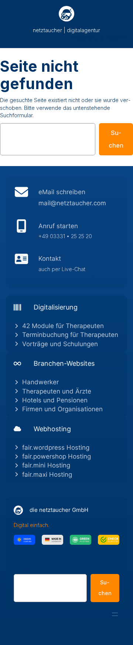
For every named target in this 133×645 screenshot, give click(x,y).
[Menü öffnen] (114, 614)
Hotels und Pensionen (55, 400)
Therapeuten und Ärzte (56, 391)
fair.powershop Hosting (56, 456)
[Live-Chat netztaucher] (66, 265)
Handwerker (40, 382)
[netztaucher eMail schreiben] (66, 199)
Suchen (116, 139)
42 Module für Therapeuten (63, 326)
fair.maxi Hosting (47, 474)
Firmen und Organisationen (62, 409)
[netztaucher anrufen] (66, 232)
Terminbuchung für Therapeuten (70, 334)
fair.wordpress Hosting (55, 447)
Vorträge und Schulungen (60, 344)
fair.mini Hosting (46, 465)
